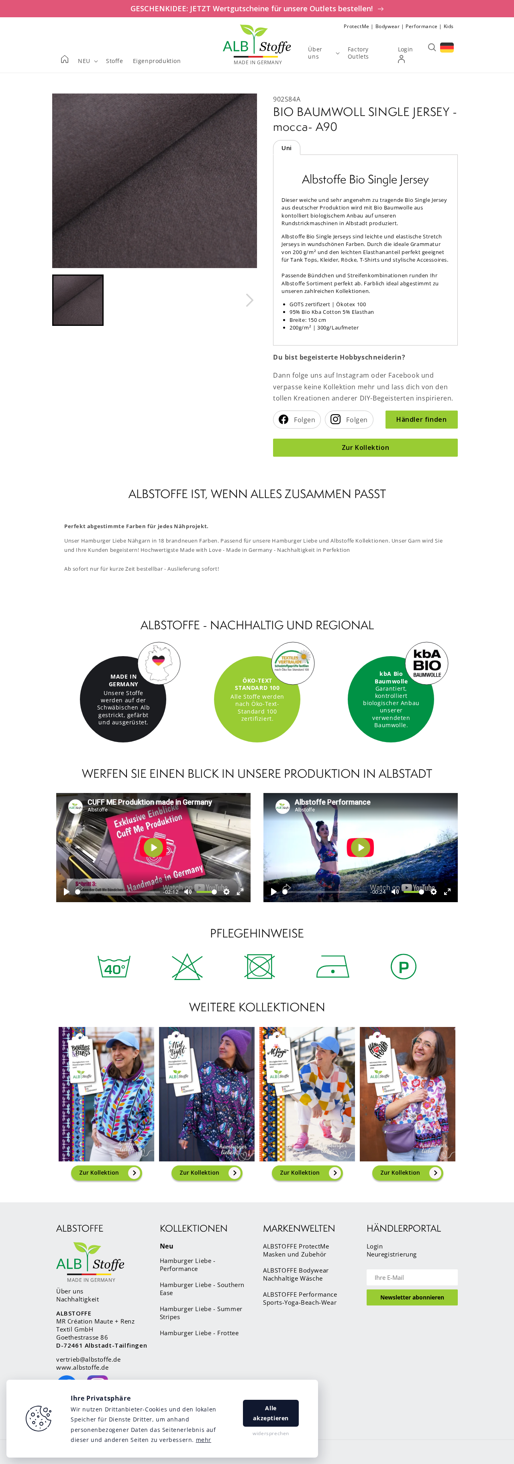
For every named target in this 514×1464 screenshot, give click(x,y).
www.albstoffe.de (82, 1367)
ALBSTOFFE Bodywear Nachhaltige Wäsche (296, 1274)
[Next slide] (249, 300)
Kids (449, 26)
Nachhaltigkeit (77, 1299)
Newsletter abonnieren (412, 1297)
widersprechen (271, 1433)
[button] (78, 300)
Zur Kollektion (365, 447)
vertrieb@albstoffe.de (88, 1359)
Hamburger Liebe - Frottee (199, 1333)
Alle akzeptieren (271, 1413)
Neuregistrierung (392, 1254)
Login (375, 1246)
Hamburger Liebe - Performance (188, 1265)
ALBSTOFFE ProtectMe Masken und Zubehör (296, 1250)
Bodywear (387, 26)
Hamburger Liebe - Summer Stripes (201, 1313)
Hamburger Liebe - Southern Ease (202, 1289)
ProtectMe (356, 26)
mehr (203, 1440)
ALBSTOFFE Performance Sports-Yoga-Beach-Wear (300, 1298)
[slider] (117, 892)
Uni (286, 148)
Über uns (70, 1291)
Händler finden (421, 419)
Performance (422, 26)
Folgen (304, 419)
